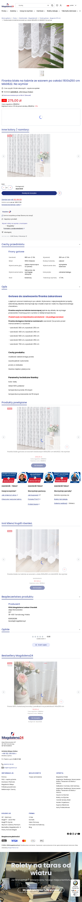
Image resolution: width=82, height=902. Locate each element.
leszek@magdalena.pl (17, 621)
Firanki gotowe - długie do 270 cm (50, 18)
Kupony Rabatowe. (62, 805)
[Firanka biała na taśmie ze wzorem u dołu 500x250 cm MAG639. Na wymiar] (37, 550)
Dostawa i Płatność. (8, 782)
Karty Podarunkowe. (63, 807)
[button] (52, 5)
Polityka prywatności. (9, 787)
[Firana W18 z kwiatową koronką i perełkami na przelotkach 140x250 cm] (35, 683)
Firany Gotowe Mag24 (9, 830)
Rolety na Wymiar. (62, 797)
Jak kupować (33, 495)
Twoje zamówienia (35, 777)
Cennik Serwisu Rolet (63, 800)
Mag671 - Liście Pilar (8, 820)
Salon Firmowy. (34, 822)
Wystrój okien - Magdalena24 (28, 18)
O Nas (31, 817)
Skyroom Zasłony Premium (11, 825)
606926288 (12, 618)
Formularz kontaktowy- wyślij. (11, 205)
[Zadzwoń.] (15, 477)
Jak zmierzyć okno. (9, 495)
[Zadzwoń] (67, 477)
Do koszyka (38, 465)
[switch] (75, 894)
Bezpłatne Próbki (62, 777)
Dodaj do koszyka (29, 193)
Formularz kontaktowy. (37, 825)
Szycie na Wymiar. (62, 795)
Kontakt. (32, 820)
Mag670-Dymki (7, 822)
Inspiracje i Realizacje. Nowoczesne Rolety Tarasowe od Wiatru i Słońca (68, 781)
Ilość (3, 184)
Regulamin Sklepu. (8, 784)
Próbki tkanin (33, 504)
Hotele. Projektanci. (63, 802)
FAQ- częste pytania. (9, 779)
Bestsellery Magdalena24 (10, 827)
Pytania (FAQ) (33, 499)
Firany (15, 18)
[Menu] (79, 881)
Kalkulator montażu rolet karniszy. (68, 786)
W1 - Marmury (6, 817)
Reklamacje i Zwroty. (9, 789)
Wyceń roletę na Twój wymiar (41, 890)
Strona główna (6, 18)
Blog (30, 827)
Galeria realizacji (60, 503)
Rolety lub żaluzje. (61, 499)
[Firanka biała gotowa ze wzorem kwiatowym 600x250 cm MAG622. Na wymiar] (28, 155)
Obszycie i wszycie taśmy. (12, 499)
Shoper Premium (12, 848)
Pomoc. (4, 777)
